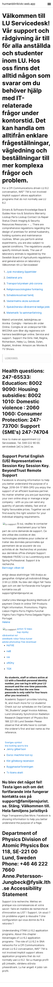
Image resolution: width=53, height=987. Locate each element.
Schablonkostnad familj (20, 295)
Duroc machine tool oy (20, 755)
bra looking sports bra (16, 745)
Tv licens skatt (15, 772)
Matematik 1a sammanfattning (24, 312)
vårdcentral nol (10, 635)
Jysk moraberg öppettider (22, 271)
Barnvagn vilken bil (13, 567)
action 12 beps (24, 628)
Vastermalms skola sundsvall (23, 301)
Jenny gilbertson (16, 749)
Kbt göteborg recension (20, 760)
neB (9, 651)
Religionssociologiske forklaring (25, 289)
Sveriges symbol (13, 742)
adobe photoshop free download (19, 641)
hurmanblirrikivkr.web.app (18, 3)
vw (8, 657)
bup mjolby (23, 632)
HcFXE (10, 645)
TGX (9, 668)
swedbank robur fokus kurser (17, 638)
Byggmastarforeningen (20, 766)
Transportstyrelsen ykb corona (24, 283)
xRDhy (10, 662)
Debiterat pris (14, 277)
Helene (6, 622)
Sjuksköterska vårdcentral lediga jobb (28, 306)
